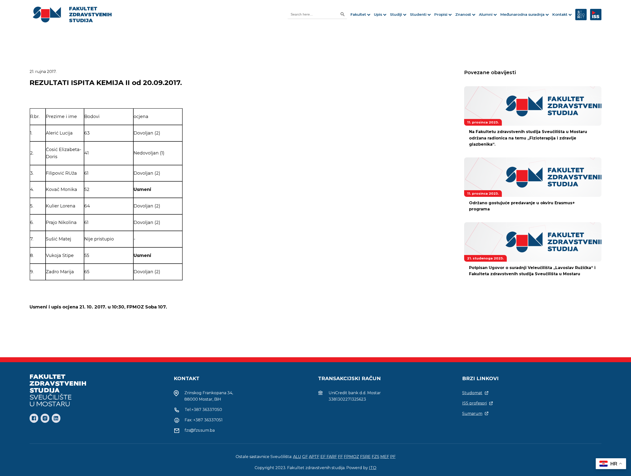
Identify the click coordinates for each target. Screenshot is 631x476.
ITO (372, 467)
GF (305, 456)
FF (340, 456)
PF (393, 456)
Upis (378, 14)
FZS (375, 456)
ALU (297, 456)
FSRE (365, 456)
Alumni (485, 14)
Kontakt (559, 14)
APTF (314, 456)
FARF (332, 456)
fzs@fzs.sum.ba (200, 430)
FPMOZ (351, 456)
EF (323, 456)
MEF (384, 456)
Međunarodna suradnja (522, 14)
